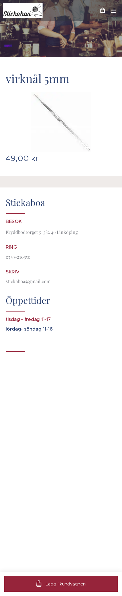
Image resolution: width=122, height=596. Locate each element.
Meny (113, 10)
